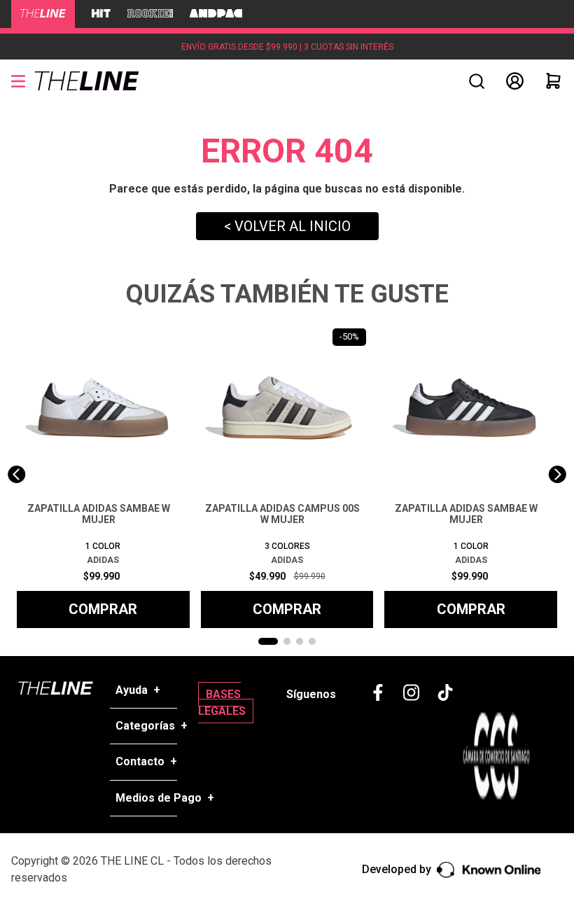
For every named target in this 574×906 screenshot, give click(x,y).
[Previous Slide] (16, 474)
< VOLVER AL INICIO (287, 226)
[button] (477, 81)
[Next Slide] (557, 474)
